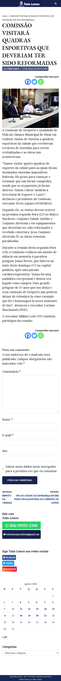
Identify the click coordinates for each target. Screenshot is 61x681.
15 (53, 608)
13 (37, 608)
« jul (4, 636)
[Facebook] (28, 82)
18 (21, 615)
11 (21, 608)
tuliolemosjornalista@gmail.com (22, 534)
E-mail (7, 435)
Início (4, 16)
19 (29, 615)
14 (45, 608)
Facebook (10, 557)
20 (37, 615)
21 (45, 615)
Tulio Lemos (13, 68)
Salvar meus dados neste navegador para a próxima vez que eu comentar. (31, 469)
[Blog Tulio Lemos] (20, 3)
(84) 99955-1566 (23, 525)
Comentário (11, 372)
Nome (7, 420)
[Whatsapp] (41, 82)
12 (29, 608)
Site (4, 451)
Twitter (9, 563)
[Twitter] (34, 82)
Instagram (10, 569)
